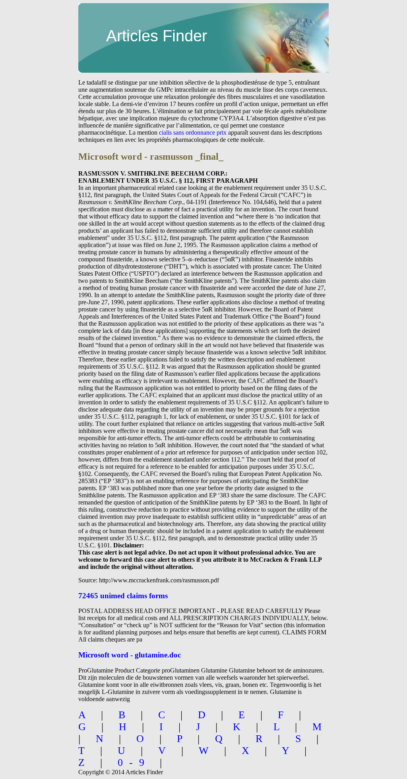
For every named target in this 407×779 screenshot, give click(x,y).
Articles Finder (156, 35)
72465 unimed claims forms (123, 595)
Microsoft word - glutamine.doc (129, 655)
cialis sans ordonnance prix (193, 132)
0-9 (134, 762)
